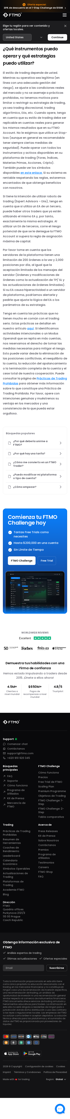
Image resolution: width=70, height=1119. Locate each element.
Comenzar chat (17, 744)
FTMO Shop (45, 872)
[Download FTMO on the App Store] (11, 1053)
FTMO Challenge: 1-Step (50, 802)
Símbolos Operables (16, 868)
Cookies (60, 1066)
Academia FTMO (13, 890)
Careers (43, 867)
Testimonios (46, 862)
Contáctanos (16, 748)
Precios (43, 777)
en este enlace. (31, 173)
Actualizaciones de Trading (15, 875)
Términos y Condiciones (27, 1072)
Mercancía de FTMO (16, 804)
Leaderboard (11, 856)
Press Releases (48, 831)
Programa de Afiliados (16, 791)
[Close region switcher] (65, 26)
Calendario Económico (10, 862)
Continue (57, 37)
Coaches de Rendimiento (11, 849)
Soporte (12, 781)
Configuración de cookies (39, 1066)
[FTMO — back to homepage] (12, 15)
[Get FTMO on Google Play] (32, 1053)
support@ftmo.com (20, 753)
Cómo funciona (17, 785)
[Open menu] (64, 14)
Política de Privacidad (55, 1072)
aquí (30, 328)
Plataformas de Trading (13, 883)
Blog (6, 894)
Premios (43, 850)
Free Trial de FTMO (50, 782)
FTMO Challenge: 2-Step (51, 810)
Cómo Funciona (48, 772)
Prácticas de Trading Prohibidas (16, 833)
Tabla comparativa (51, 817)
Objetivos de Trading (52, 796)
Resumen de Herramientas (12, 841)
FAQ (9, 776)
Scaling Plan (46, 786)
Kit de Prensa (15, 798)
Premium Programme (52, 791)
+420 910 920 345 (18, 758)
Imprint (7, 1072)
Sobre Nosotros (48, 840)
